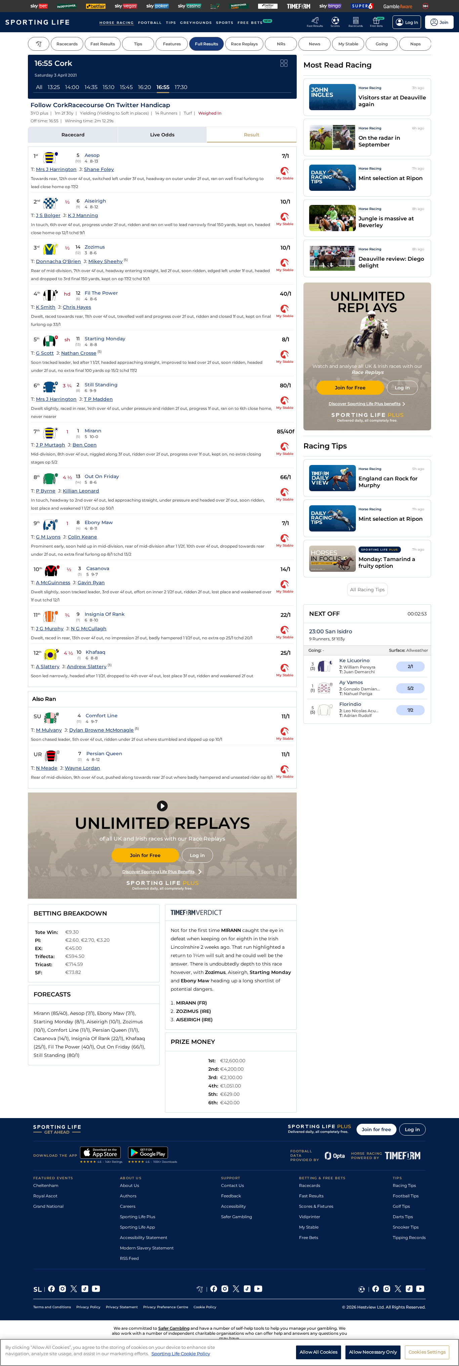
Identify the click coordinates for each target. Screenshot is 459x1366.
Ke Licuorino (354, 660)
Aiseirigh (95, 201)
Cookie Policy (205, 1307)
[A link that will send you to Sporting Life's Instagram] (62, 1289)
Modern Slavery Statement (147, 1247)
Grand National (48, 1206)
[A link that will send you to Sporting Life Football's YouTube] (420, 1289)
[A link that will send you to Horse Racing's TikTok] (247, 1289)
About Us (129, 1185)
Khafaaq (96, 652)
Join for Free (145, 855)
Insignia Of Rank (105, 614)
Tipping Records (409, 1237)
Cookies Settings (427, 1352)
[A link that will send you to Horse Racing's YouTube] (258, 1289)
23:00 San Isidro (330, 631)
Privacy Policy (88, 1307)
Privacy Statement (122, 1307)
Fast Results (311, 1195)
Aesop (92, 155)
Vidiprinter (309, 1216)
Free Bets (308, 1237)
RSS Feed (129, 1258)
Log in (197, 855)
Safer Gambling (236, 1216)
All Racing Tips (367, 590)
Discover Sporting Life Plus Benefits (158, 871)
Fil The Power (101, 293)
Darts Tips (403, 1216)
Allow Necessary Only (373, 1352)
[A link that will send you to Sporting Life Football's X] (398, 1289)
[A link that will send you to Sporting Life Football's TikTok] (409, 1289)
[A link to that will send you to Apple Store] (101, 1156)
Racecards (309, 1185)
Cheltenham (45, 1185)
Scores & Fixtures (316, 1206)
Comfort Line (102, 716)
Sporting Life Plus (137, 1216)
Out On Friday (102, 476)
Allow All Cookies (318, 1352)
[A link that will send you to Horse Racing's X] (236, 1289)
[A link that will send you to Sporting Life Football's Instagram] (386, 1289)
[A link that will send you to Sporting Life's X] (73, 1289)
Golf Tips (401, 1206)
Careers (127, 1206)
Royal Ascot (45, 1195)
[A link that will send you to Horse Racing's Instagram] (225, 1289)
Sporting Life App (137, 1227)
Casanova (97, 568)
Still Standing (101, 385)
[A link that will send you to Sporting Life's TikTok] (84, 1289)
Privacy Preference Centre (165, 1307)
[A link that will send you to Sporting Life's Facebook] (51, 1289)
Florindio (350, 704)
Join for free (376, 1129)
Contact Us (232, 1185)
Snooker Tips (406, 1227)
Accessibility (233, 1206)
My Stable (309, 1227)
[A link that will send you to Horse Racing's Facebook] (213, 1289)
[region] (229, 1352)
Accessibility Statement (143, 1237)
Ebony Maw (99, 522)
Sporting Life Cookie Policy (181, 1353)
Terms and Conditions (52, 1307)
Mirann (93, 431)
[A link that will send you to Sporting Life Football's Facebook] (375, 1289)
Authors (128, 1195)
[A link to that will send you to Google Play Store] (152, 1156)
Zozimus (95, 247)
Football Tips (406, 1195)
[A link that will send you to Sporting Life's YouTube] (95, 1289)
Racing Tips (404, 1185)
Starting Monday (105, 339)
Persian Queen (104, 754)
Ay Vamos (351, 682)
